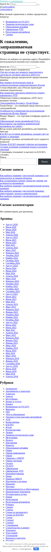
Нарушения (11, 443)
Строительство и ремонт (17, 528)
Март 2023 (11, 307)
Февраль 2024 (12, 281)
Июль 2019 (11, 350)
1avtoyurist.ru (6, 9)
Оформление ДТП (14, 29)
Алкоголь (10, 394)
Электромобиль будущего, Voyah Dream (19, 103)
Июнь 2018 (11, 371)
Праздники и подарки (16, 481)
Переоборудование (15, 473)
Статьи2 (10, 520)
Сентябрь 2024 (13, 263)
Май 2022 (10, 330)
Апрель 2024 (12, 276)
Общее (9, 455)
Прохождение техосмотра (18, 491)
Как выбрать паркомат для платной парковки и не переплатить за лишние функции (24, 176)
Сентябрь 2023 (13, 291)
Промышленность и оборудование (22, 489)
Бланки (9, 404)
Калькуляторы (12, 422)
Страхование (12, 525)
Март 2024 (11, 278)
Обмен (9, 450)
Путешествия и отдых (16, 494)
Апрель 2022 (12, 332)
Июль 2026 (11, 227)
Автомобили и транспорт (18, 391)
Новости (10, 445)
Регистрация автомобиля (18, 32)
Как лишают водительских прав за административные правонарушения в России (22, 83)
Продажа (10, 486)
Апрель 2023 (12, 304)
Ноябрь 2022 (12, 317)
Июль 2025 (11, 240)
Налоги (9, 440)
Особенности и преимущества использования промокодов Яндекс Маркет (22, 112)
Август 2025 (12, 237)
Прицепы (10, 484)
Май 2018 (10, 374)
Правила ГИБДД (14, 479)
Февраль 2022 (12, 338)
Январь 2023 (12, 312)
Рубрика (10, 504)
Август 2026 (12, 224)
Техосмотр (11, 530)
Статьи (9, 517)
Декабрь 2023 (12, 284)
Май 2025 (10, 245)
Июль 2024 (11, 268)
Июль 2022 (11, 325)
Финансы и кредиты (16, 538)
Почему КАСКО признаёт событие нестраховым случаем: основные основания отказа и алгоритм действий (23, 147)
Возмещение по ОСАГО (17, 21)
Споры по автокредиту (17, 512)
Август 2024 (12, 265)
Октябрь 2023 (12, 289)
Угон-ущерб (11, 533)
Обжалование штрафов (17, 27)
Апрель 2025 (12, 247)
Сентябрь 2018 (13, 363)
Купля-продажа (13, 430)
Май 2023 (10, 302)
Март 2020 (11, 345)
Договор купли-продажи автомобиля (24, 417)
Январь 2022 (12, 340)
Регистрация (12, 499)
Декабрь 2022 (12, 314)
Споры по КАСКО (15, 515)
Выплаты (10, 409)
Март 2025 (11, 250)
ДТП (8, 419)
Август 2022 (12, 322)
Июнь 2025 (11, 242)
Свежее (9, 34)
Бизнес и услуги (13, 401)
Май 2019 (10, 353)
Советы (9, 509)
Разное (9, 497)
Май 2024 (10, 273)
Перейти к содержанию (11, 1)
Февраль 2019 (12, 358)
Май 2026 (10, 232)
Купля (9, 427)
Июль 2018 (11, 369)
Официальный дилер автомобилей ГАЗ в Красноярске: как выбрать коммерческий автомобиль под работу (20, 124)
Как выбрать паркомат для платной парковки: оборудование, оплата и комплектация (22, 192)
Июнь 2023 (11, 299)
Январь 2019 (12, 361)
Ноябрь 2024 (12, 258)
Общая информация (15, 453)
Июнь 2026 (11, 229)
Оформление (12, 468)
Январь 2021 (12, 343)
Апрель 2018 (12, 376)
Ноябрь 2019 (12, 348)
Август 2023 (12, 294)
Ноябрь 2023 (12, 286)
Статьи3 (10, 522)
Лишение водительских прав (20, 24)
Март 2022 (11, 335)
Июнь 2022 (11, 327)
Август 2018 (12, 366)
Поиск (3, 157)
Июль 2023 (11, 296)
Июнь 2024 (11, 271)
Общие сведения (14, 461)
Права (9, 476)
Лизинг (9, 432)
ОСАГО (9, 466)
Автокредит (11, 388)
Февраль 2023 (12, 309)
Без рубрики (12, 399)
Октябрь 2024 (12, 260)
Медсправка (11, 437)
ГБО (8, 412)
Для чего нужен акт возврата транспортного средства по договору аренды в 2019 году (21, 73)
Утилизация (11, 535)
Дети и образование (15, 414)
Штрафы (10, 540)
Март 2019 (11, 356)
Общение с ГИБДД (15, 458)
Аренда (9, 396)
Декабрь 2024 (12, 255)
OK (36, 549)
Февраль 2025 (12, 253)
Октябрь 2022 (12, 320)
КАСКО (10, 424)
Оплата (9, 463)
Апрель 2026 (12, 235)
